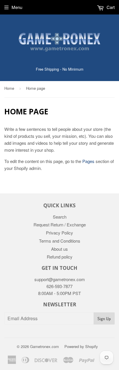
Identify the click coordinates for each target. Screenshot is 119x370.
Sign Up (104, 318)
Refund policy (59, 257)
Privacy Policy (59, 233)
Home (9, 88)
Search (59, 217)
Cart (110, 7)
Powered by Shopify (81, 346)
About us (59, 249)
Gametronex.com (44, 346)
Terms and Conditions (59, 241)
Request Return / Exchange (60, 224)
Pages (88, 161)
